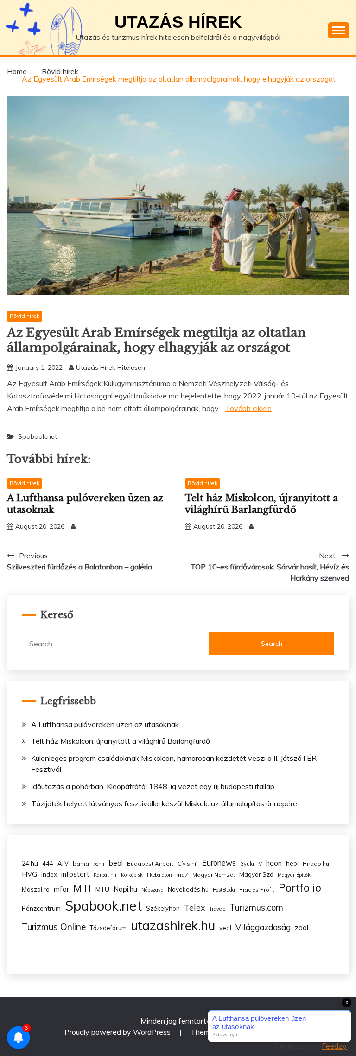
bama (81, 863)
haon (274, 863)
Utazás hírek (178, 22)
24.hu (30, 863)
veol (225, 927)
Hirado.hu (316, 863)
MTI (82, 888)
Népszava (152, 889)
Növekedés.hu (188, 889)
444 (47, 863)
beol (116, 863)
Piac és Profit (256, 889)
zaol (301, 927)
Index (49, 874)
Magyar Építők (294, 875)
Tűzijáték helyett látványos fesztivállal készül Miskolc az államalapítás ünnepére (164, 803)
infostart (75, 874)
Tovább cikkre (248, 408)
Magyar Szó (256, 874)
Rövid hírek (24, 315)
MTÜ (102, 889)
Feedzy (334, 1045)
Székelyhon (163, 908)
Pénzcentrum (41, 908)
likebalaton (159, 875)
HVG (29, 874)
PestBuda (224, 889)
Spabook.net (37, 436)
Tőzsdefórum (108, 927)
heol (292, 863)
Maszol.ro (36, 889)
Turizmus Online (54, 926)
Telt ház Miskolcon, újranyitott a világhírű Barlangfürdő (261, 504)
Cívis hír (188, 863)
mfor (61, 889)
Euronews (219, 862)
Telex (194, 907)
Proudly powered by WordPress (118, 1032)
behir (99, 863)
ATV (63, 863)
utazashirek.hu (173, 925)
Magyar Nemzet (213, 874)
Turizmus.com (256, 907)
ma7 (182, 874)
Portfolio (300, 887)
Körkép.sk (132, 875)
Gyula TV (251, 863)
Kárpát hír (105, 875)
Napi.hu (125, 889)
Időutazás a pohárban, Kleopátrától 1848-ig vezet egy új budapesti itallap (152, 786)
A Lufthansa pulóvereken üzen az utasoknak (105, 724)
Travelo (217, 908)
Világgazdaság (263, 927)
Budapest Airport (150, 863)
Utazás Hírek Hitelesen (110, 367)
